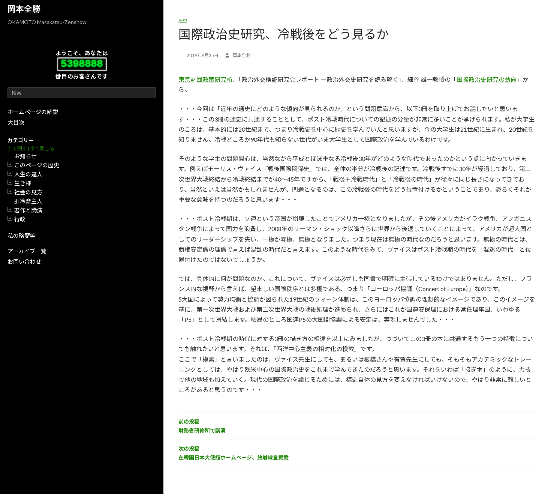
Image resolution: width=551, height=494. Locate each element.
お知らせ (25, 156)
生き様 (22, 183)
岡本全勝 (23, 9)
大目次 (15, 122)
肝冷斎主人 (28, 201)
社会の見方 (28, 192)
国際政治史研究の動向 (487, 79)
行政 (19, 219)
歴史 (182, 21)
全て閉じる (42, 148)
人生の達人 (28, 174)
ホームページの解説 (32, 111)
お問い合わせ (24, 261)
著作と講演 (28, 210)
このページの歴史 (36, 165)
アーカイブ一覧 (26, 251)
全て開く (17, 148)
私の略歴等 (21, 235)
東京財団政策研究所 (205, 79)
